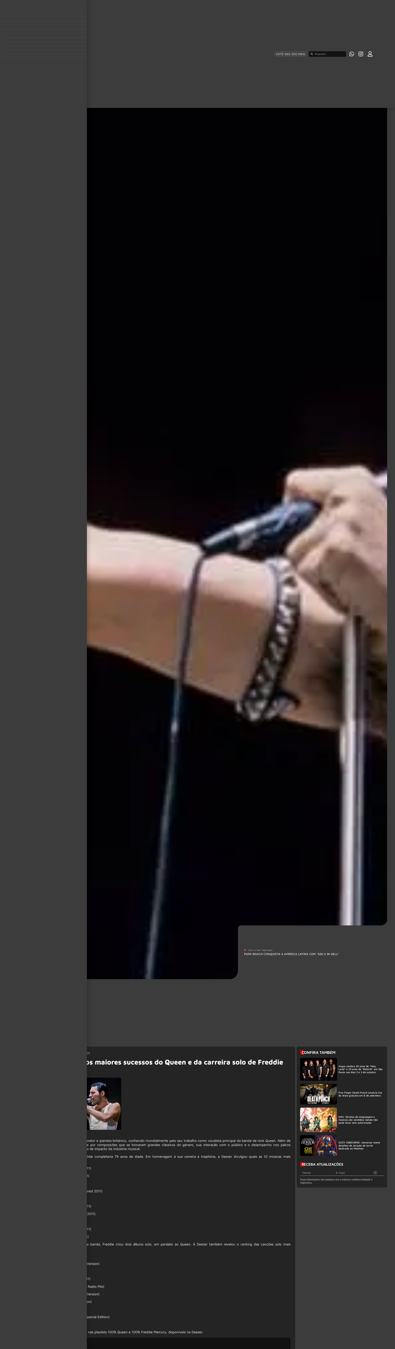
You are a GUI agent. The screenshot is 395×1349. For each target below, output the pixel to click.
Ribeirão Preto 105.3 (205, 1062)
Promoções (136, 1029)
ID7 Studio (250, 1096)
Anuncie (205, 1029)
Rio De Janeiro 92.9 (91, 1062)
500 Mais (241, 1014)
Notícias (170, 1021)
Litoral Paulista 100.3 (205, 1056)
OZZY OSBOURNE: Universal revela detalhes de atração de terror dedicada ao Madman (359, 545)
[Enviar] (375, 572)
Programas (171, 1014)
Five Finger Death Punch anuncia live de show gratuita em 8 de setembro (360, 493)
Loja (238, 1006)
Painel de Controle (247, 1021)
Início (132, 1006)
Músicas (134, 1021)
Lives (203, 1006)
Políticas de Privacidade (251, 1029)
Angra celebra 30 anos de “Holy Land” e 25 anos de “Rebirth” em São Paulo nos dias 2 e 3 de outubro (361, 468)
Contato (205, 1014)
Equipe (169, 1006)
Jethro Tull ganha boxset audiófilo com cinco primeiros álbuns (89, 962)
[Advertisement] (159, 820)
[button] (359, 1339)
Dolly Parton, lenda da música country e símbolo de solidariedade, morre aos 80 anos (195, 957)
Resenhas (206, 1021)
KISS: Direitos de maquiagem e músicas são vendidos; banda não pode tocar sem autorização (358, 519)
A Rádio (134, 1014)
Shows (168, 1029)
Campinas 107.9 (319, 1056)
